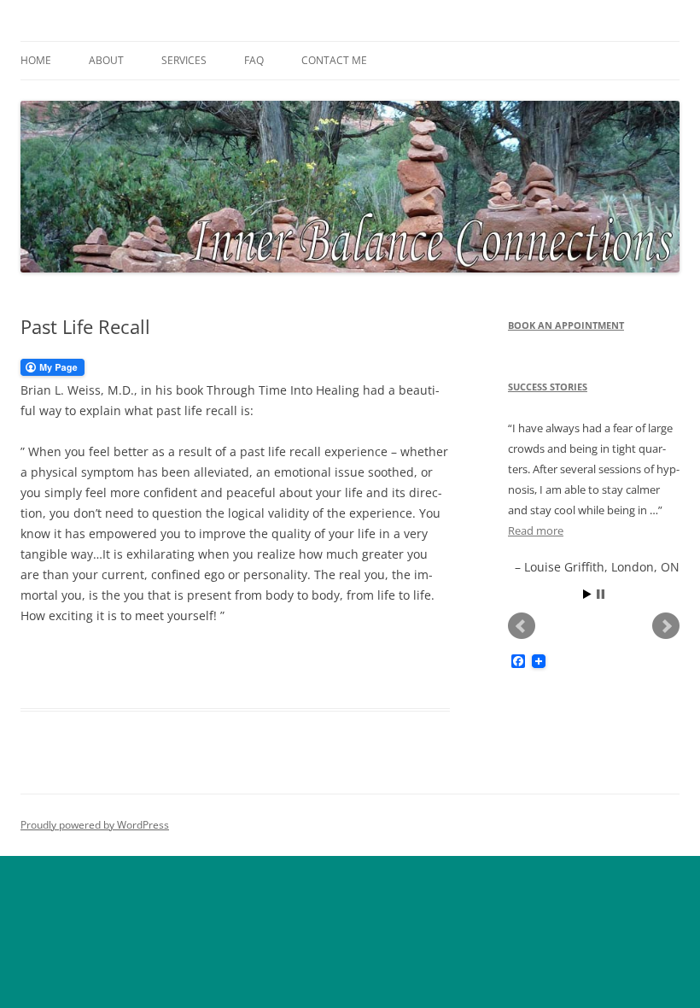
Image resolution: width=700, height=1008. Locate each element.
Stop (600, 594)
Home (35, 60)
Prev (521, 626)
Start (587, 594)
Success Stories (547, 386)
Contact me (334, 60)
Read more (535, 530)
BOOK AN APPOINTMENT (566, 325)
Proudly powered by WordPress (94, 825)
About (106, 60)
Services (184, 60)
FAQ (254, 60)
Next (666, 626)
